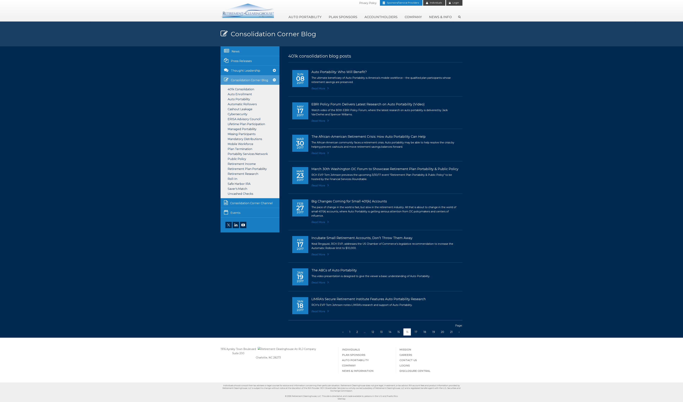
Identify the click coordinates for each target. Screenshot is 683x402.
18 (424, 332)
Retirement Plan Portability (247, 169)
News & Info (440, 17)
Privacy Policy (368, 3)
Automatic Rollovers (242, 104)
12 (373, 332)
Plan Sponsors (343, 17)
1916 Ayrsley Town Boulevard (238, 349)
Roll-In (232, 179)
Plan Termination (240, 149)
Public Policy (237, 159)
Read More (318, 88)
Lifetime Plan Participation (246, 124)
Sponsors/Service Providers (403, 2)
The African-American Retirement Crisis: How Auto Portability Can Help (368, 137)
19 (433, 332)
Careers (405, 355)
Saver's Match (237, 189)
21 (451, 332)
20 (442, 332)
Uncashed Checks (240, 193)
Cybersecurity (237, 114)
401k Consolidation (241, 89)
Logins (404, 365)
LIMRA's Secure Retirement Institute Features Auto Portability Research (368, 299)
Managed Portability (242, 129)
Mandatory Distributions (245, 139)
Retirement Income (242, 164)
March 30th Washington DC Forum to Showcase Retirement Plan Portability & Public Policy (384, 169)
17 (416, 332)
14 (390, 332)
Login (455, 2)
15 (398, 332)
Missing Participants (241, 134)
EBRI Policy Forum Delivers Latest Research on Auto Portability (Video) (368, 104)
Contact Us (408, 360)
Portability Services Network (248, 154)
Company (413, 17)
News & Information (358, 370)
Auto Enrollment (240, 94)
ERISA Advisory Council (244, 119)
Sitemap (341, 399)
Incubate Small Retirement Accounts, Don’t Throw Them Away (361, 238)
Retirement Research (243, 174)
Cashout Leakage (240, 109)
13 (381, 332)
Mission (405, 349)
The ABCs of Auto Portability (334, 270)
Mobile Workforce (240, 144)
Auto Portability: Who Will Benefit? (339, 72)
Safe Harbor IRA (239, 184)
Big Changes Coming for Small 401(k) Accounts (349, 201)
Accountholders (381, 17)
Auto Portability (305, 17)
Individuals (436, 2)
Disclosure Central (414, 370)
